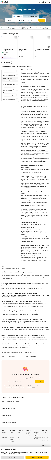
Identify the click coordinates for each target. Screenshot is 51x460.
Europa (13, 31)
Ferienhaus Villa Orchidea (7, 49)
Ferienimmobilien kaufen (45, 438)
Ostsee (11, 435)
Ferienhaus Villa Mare (23, 49)
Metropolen (12, 441)
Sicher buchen (20, 435)
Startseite (3, 31)
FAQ (18, 437)
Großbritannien (4, 437)
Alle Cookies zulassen (37, 457)
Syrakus (34, 31)
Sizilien (21, 31)
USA (2, 439)
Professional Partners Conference (37, 438)
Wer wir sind (44, 432)
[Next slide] (49, 47)
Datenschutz (44, 445)
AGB (42, 443)
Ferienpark (9, 31)
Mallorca (11, 432)
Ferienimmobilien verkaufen (45, 441)
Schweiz (3, 435)
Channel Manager (37, 433)
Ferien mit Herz (44, 435)
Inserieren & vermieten (28, 433)
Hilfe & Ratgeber (28, 435)
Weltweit (11, 439)
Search (19, 432)
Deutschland (4, 432)
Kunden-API (36, 435)
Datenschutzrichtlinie (19, 453)
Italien (17, 31)
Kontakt (19, 439)
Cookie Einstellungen (12, 457)
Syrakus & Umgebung (27, 31)
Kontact (27, 438)
